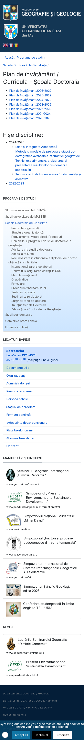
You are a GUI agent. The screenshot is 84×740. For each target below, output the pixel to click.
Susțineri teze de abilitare (28, 300)
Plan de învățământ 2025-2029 (30, 95)
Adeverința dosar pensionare (26, 423)
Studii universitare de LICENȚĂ (25, 210)
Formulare (18, 283)
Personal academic (19, 391)
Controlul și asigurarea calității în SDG (36, 271)
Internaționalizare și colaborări (31, 266)
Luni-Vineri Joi (21, 355)
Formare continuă (17, 327)
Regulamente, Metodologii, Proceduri (36, 236)
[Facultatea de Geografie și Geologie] (42, 13)
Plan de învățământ (24, 275)
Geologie (44, 693)
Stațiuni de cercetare (20, 407)
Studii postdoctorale (18, 314)
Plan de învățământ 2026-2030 (30, 91)
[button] (78, 223)
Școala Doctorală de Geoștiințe (26, 223)
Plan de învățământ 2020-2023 (30, 118)
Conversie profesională (21, 321)
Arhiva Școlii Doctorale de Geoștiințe (36, 309)
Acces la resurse (22, 253)
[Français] (11, 45)
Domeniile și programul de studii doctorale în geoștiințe (39, 243)
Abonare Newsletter (20, 438)
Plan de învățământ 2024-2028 (30, 100)
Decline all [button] (42, 735)
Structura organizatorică (27, 232)
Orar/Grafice (19, 279)
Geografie (29, 693)
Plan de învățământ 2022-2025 (30, 109)
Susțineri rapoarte (23, 292)
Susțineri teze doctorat (26, 296)
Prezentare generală (25, 228)
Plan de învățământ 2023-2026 (30, 104)
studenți (15, 376)
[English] (5, 45)
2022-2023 (16, 183)
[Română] (16, 45)
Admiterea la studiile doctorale (31, 249)
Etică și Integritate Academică (36, 147)
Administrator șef (18, 383)
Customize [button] (62, 735)
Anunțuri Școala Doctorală (28, 305)
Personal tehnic (17, 399)
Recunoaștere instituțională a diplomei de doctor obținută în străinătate (42, 260)
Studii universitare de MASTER (25, 216)
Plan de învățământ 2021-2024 (30, 114)
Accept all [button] (21, 735)
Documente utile (17, 368)
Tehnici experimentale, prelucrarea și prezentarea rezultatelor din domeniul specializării (41, 165)
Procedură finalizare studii (28, 288)
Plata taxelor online (19, 430)
